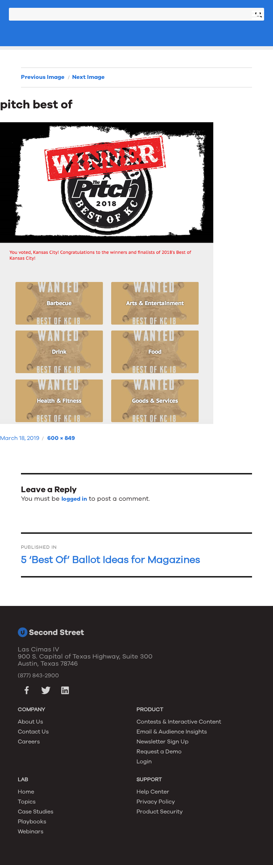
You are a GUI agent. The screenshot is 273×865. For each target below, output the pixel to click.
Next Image (88, 77)
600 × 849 (61, 438)
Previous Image (42, 77)
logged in (74, 499)
